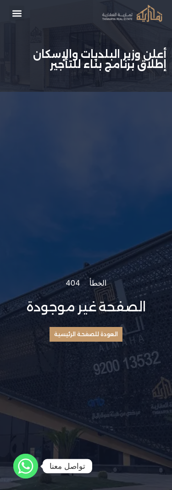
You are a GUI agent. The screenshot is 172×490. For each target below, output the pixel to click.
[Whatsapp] (25, 466)
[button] (16, 13)
